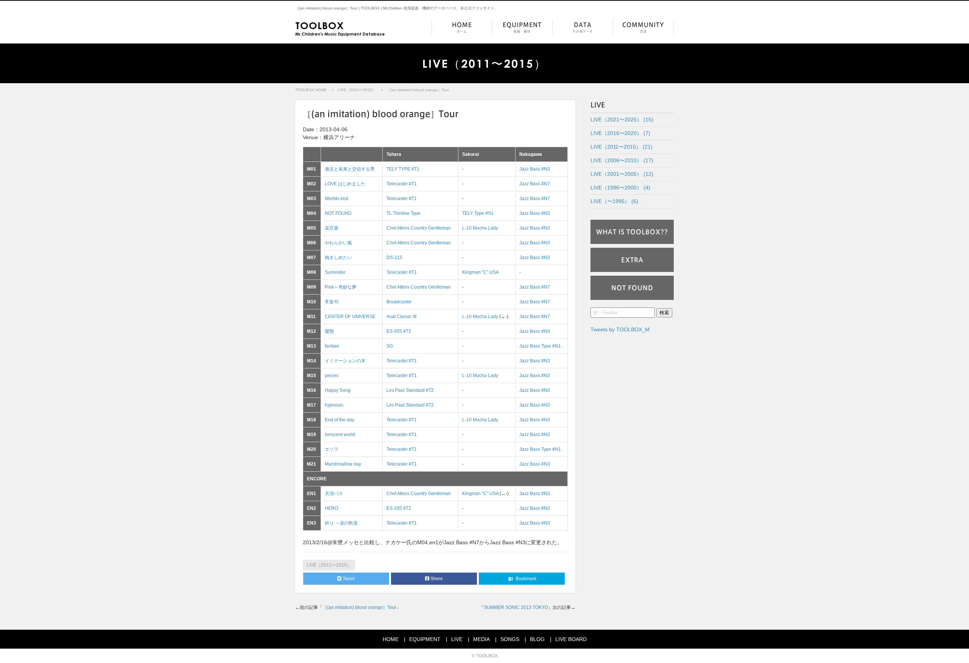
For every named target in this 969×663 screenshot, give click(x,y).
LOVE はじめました (345, 183)
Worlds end (336, 198)
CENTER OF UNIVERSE (350, 316)
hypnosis (334, 405)
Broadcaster (398, 301)
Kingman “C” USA (480, 272)
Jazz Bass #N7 (534, 183)
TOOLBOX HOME (311, 90)
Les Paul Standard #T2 (410, 390)
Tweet (348, 578)
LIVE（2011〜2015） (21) (621, 147)
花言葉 (331, 228)
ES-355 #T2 (398, 331)
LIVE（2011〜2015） (357, 90)
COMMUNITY (643, 27)
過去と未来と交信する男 (350, 169)
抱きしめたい (338, 257)
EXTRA (632, 260)
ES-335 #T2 (398, 508)
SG (389, 346)
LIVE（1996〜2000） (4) (620, 188)
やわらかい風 (338, 242)
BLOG (537, 639)
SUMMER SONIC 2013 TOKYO (516, 607)
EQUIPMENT (522, 27)
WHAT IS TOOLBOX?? (632, 232)
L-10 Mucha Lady (480, 228)
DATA (583, 27)
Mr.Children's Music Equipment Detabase (340, 28)
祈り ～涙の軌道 (341, 523)
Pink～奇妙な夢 (341, 287)
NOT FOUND (338, 213)
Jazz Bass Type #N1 (540, 346)
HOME (462, 27)
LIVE (457, 639)
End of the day (339, 419)
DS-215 (394, 257)
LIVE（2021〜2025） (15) (621, 119)
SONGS (509, 639)
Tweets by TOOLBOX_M (620, 329)
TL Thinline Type (403, 213)
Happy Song (338, 390)
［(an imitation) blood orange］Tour (359, 607)
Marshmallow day (343, 464)
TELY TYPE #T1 (402, 169)
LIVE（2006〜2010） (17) (621, 160)
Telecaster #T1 (401, 183)
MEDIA (481, 639)
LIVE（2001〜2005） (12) (621, 174)
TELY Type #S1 (478, 213)
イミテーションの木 (345, 360)
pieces (331, 375)
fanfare (332, 346)
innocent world (340, 434)
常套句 (331, 301)
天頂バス (334, 493)
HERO (331, 508)
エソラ (331, 449)
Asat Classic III (401, 316)
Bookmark (525, 578)
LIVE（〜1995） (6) (614, 201)
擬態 (329, 331)
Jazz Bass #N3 (534, 169)
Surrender (335, 272)
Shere (436, 578)
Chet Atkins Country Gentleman (418, 228)
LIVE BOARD (571, 639)
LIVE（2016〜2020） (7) (620, 133)
